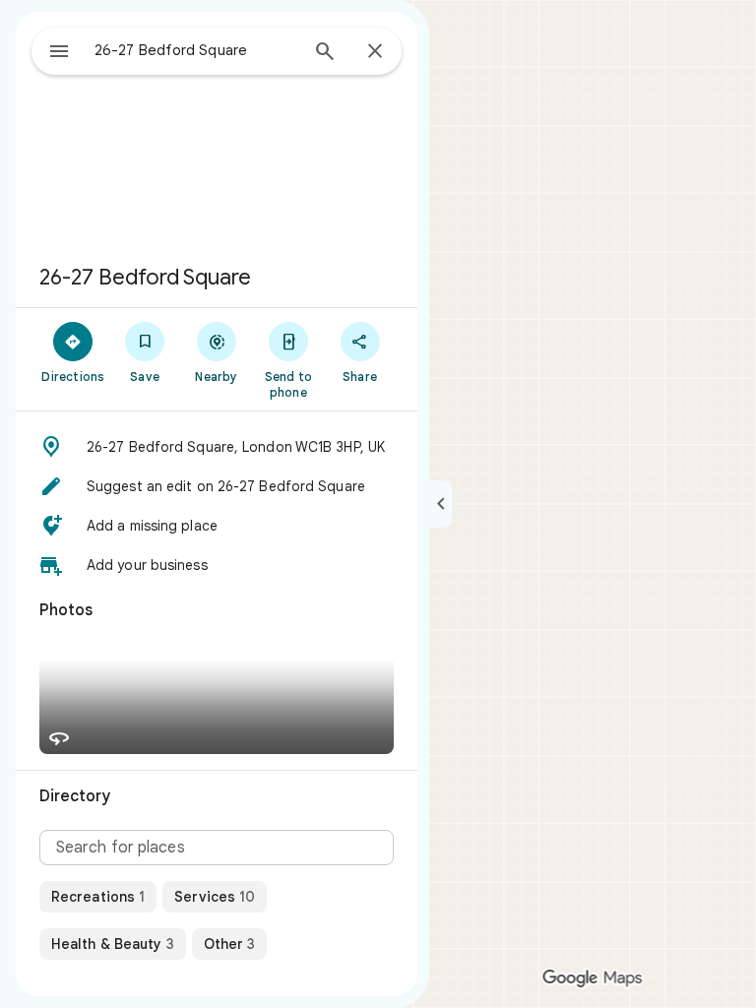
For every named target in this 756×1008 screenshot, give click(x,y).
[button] (216, 447)
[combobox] (195, 50)
